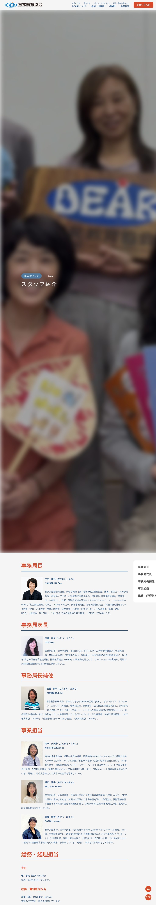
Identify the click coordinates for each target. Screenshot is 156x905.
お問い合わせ (143, 5)
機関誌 (112, 6)
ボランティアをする (101, 3)
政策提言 (125, 6)
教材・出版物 (98, 6)
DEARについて (79, 6)
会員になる (76, 3)
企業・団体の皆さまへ (121, 3)
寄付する (87, 3)
